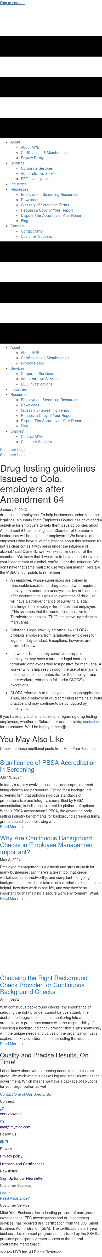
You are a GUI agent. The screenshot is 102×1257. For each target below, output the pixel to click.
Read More (11, 826)
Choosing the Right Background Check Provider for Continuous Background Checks (43, 984)
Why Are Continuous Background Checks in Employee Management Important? (47, 844)
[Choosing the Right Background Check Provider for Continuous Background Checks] (51, 934)
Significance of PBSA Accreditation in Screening (48, 766)
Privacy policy (11, 1156)
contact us (91, 721)
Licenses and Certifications (22, 1163)
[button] (13, 449)
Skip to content (12, 2)
